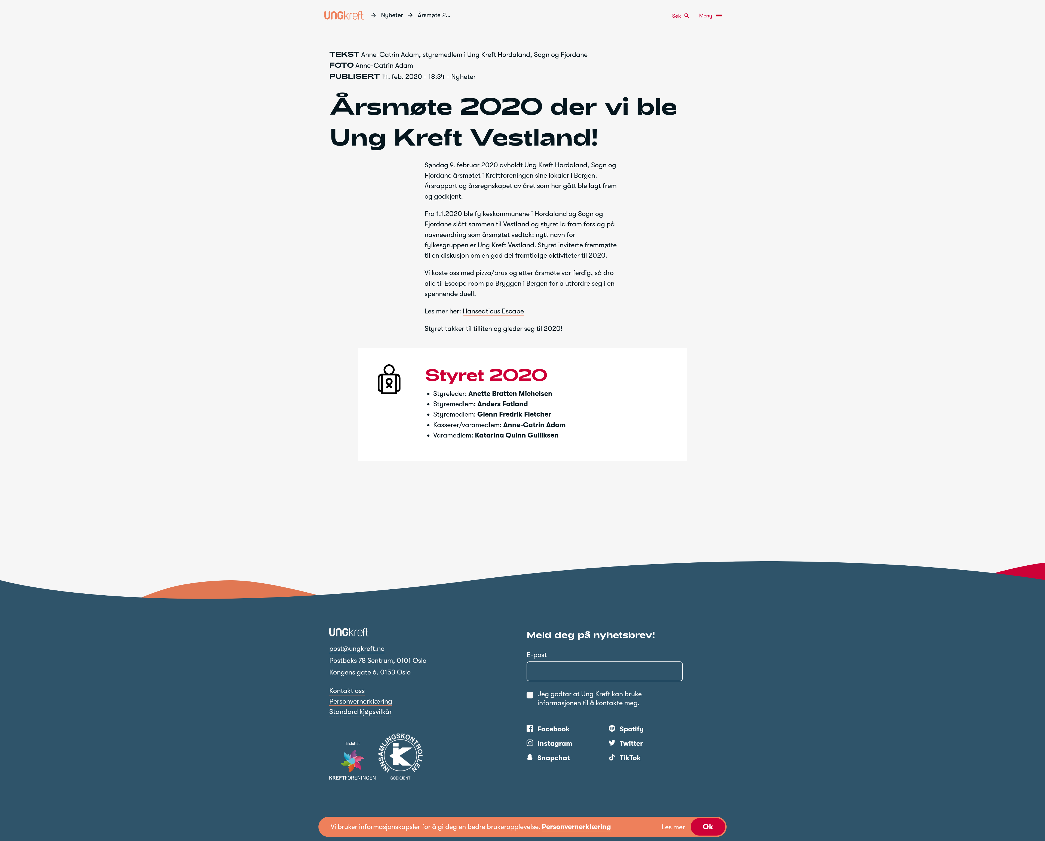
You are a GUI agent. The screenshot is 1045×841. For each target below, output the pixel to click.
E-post (537, 655)
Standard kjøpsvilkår (360, 712)
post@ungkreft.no (357, 648)
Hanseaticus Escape (493, 311)
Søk (681, 16)
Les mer (673, 827)
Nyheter (392, 15)
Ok (708, 826)
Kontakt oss (347, 691)
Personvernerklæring (360, 701)
